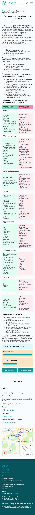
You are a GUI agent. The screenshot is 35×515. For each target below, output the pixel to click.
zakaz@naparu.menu (9, 422)
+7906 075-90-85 (7, 416)
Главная (5, 11)
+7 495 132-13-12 (8, 410)
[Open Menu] (31, 3)
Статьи (11, 11)
